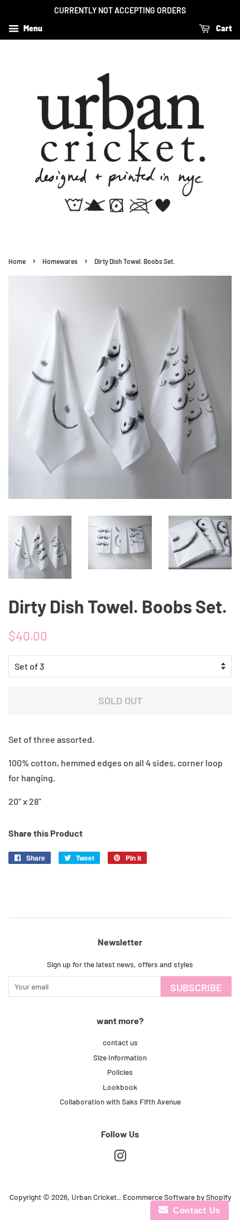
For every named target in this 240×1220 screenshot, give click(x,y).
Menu (32, 28)
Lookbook (120, 1087)
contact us (120, 1042)
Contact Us (194, 1210)
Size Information (120, 1057)
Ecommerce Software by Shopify (177, 1197)
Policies (120, 1072)
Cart (223, 28)
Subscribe (196, 987)
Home (17, 261)
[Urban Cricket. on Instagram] (120, 1158)
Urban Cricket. (95, 1197)
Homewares (60, 261)
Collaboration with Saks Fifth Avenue (120, 1101)
